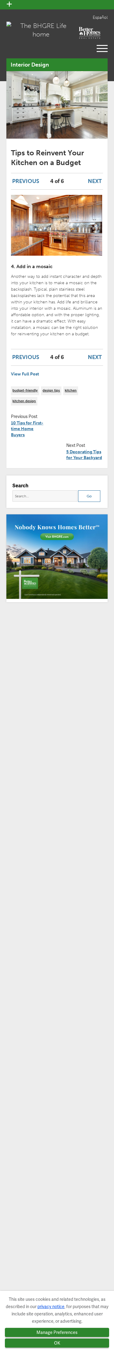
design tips (51, 390)
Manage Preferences (57, 1332)
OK (57, 1343)
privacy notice (50, 1306)
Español (100, 17)
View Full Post (25, 374)
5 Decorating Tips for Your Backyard (84, 455)
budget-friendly (25, 390)
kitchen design (24, 401)
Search (20, 485)
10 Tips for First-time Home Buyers (27, 428)
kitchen (71, 390)
